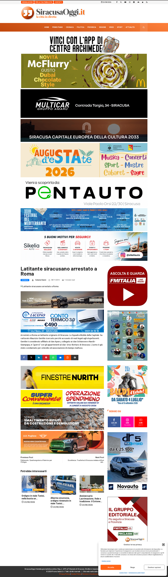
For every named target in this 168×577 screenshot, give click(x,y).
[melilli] (127, 335)
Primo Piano (57, 27)
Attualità (130, 27)
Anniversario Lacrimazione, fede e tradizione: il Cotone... (60, 498)
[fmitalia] (84, 219)
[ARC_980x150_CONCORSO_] (84, 44)
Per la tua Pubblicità (43, 2)
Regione (102, 27)
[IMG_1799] (62, 398)
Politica (80, 27)
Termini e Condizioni (90, 574)
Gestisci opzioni (154, 567)
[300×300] (127, 385)
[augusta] (84, 160)
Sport (120, 27)
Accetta (111, 567)
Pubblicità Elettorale (125, 36)
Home (46, 27)
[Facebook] (116, 2)
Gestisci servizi (106, 561)
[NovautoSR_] (127, 462)
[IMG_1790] (84, 192)
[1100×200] (84, 130)
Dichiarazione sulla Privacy (137, 572)
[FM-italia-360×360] (127, 286)
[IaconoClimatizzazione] (62, 321)
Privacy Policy (64, 574)
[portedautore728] (62, 377)
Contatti (58, 2)
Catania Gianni (40, 280)
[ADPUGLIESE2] (62, 442)
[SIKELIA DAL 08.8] (84, 246)
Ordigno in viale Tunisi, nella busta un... (90, 497)
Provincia (91, 27)
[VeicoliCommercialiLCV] (84, 103)
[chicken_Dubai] (84, 71)
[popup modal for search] (143, 27)
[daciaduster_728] (62, 299)
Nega (132, 567)
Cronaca (70, 27)
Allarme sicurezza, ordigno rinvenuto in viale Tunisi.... (31, 500)
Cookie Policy (123, 572)
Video (111, 27)
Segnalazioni (27, 2)
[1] (127, 526)
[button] (163, 544)
